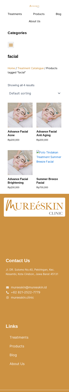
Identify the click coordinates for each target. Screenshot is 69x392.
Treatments (15, 14)
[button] (11, 45)
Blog (58, 14)
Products (38, 14)
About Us (34, 21)
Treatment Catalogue (30, 68)
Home (11, 68)
